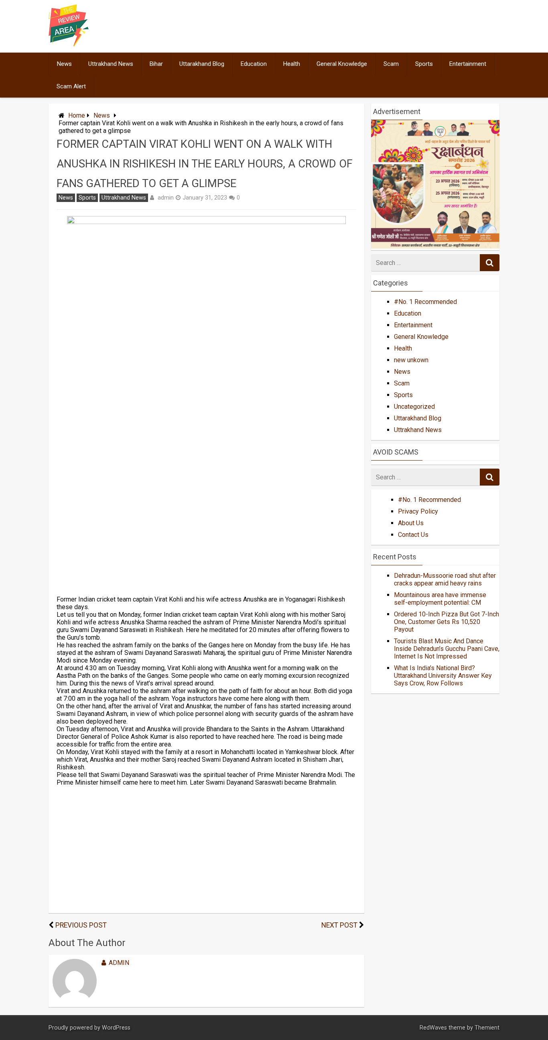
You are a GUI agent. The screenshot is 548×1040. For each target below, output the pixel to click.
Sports (424, 63)
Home (76, 115)
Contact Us (413, 534)
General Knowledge (342, 63)
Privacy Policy (418, 511)
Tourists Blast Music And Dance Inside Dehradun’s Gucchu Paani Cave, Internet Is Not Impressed (446, 648)
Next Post (339, 925)
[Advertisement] (206, 501)
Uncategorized (414, 406)
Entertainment (467, 63)
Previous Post (81, 925)
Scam (391, 63)
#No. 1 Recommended (425, 302)
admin (166, 197)
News (64, 63)
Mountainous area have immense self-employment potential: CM (440, 598)
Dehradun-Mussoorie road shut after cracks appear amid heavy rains (445, 579)
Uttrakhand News (110, 63)
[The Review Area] (69, 44)
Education (254, 63)
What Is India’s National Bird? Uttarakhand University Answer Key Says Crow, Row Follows (443, 675)
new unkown (411, 360)
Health (291, 63)
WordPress (116, 1027)
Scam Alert (71, 86)
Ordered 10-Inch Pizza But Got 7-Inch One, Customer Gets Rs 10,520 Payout (446, 621)
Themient (487, 1027)
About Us (411, 523)
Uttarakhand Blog (201, 63)
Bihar (156, 63)
